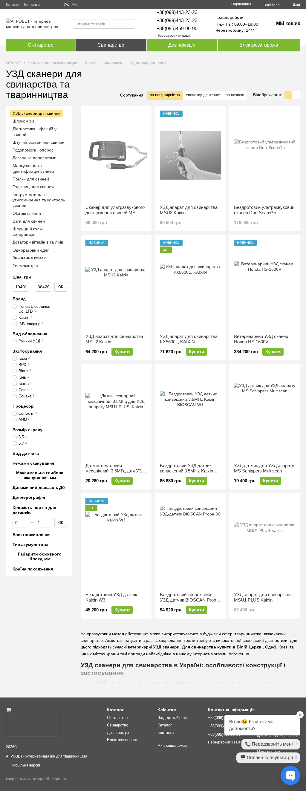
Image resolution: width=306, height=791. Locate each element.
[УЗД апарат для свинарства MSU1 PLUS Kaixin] (264, 542)
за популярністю (165, 95)
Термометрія (25, 265)
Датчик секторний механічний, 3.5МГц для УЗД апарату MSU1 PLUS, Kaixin (115, 471)
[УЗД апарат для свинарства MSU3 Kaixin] (190, 155)
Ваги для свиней (29, 220)
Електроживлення (32, 534)
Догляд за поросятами (34, 157)
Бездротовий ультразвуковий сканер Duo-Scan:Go (264, 210)
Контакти (32, 5)
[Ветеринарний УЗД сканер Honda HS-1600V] (264, 284)
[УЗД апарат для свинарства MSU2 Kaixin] (116, 284)
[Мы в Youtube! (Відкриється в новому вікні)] (55, 4)
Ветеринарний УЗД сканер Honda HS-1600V (261, 339)
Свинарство (110, 45)
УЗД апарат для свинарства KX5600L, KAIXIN (189, 339)
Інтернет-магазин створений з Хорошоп (36, 779)
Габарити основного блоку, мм (40, 556)
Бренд (19, 298)
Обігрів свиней (27, 213)
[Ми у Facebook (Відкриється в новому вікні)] (48, 4)
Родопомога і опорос (33, 149)
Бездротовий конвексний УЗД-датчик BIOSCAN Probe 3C (189, 600)
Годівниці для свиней (33, 186)
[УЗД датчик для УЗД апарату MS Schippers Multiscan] (264, 413)
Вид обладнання (30, 333)
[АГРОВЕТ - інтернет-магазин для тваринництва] (32, 722)
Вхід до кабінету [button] (172, 717)
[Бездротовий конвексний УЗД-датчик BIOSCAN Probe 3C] (190, 542)
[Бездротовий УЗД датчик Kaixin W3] (116, 542)
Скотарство (40, 45)
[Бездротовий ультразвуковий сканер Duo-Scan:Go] (264, 155)
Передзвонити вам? (174, 35)
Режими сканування (33, 462)
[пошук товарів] (130, 24)
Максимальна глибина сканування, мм (39, 475)
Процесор (23, 405)
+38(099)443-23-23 (177, 20)
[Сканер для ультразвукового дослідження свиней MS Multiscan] (116, 155)
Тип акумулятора (30, 544)
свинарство (92, 640)
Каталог (12, 5)
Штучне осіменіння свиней (39, 142)
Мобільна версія (25, 765)
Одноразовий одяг (31, 249)
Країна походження (33, 568)
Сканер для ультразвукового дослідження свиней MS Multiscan (115, 213)
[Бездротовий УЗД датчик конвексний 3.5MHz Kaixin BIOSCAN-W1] (190, 413)
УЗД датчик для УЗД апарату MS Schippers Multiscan (264, 468)
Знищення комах (29, 257)
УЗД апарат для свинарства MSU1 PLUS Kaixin (263, 597)
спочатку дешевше (203, 95)
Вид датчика (26, 453)
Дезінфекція (181, 45)
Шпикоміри (23, 121)
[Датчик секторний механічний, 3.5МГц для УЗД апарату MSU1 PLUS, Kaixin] (116, 413)
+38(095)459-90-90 (177, 28)
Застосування (27, 351)
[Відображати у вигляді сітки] (288, 95)
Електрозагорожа (258, 45)
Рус (75, 4)
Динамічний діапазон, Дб (39, 487)
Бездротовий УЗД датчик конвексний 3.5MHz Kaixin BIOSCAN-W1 (186, 471)
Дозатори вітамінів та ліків (38, 242)
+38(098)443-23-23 (177, 12)
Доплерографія (29, 497)
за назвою (235, 95)
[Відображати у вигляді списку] (296, 95)
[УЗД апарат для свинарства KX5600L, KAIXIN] (190, 284)
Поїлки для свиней (31, 178)
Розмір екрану (27, 429)
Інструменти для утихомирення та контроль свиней (39, 200)
